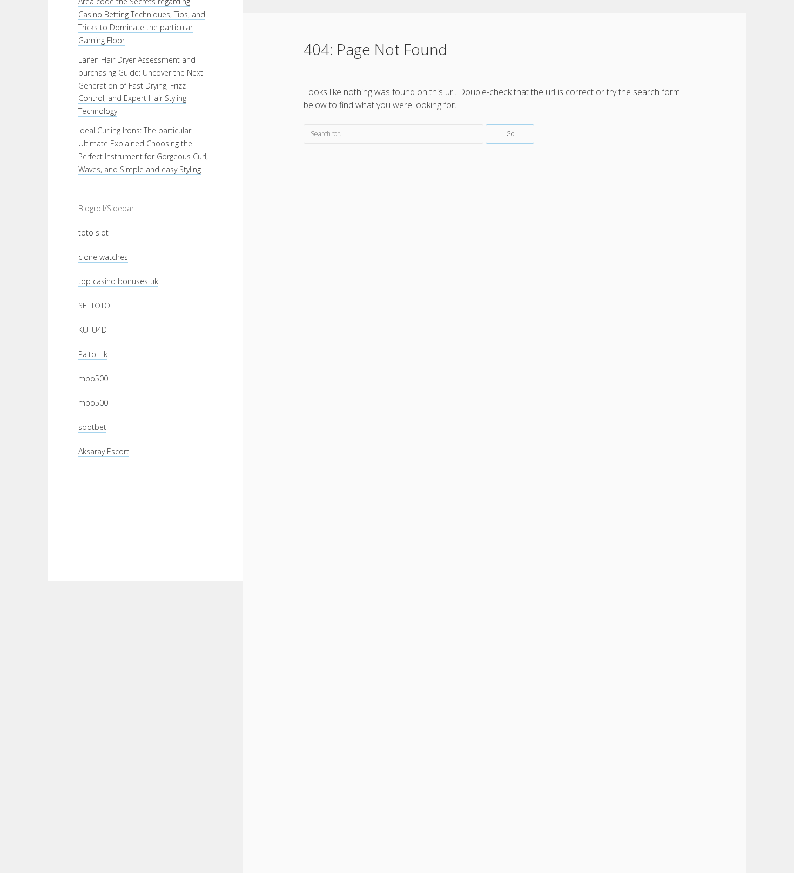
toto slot (93, 232)
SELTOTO (94, 305)
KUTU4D (92, 330)
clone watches (103, 257)
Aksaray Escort (103, 451)
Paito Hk (92, 354)
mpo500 (93, 378)
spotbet (92, 427)
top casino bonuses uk (118, 281)
